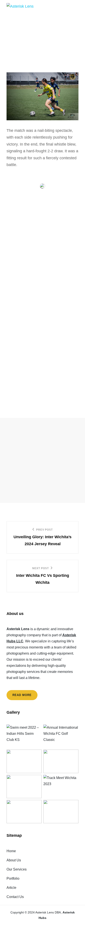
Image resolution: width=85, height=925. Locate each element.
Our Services (17, 869)
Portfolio (13, 878)
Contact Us (15, 897)
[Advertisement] (42, 460)
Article (11, 887)
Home (11, 851)
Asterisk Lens (44, 912)
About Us (14, 860)
